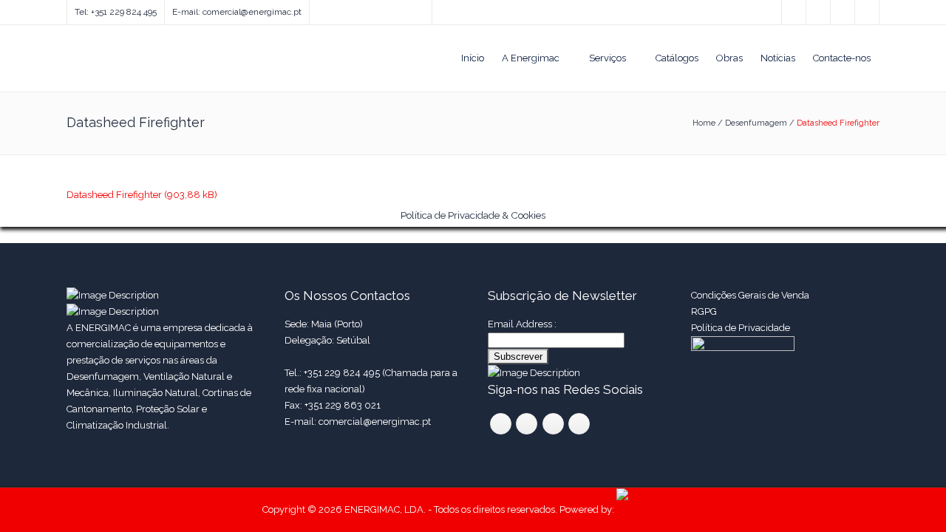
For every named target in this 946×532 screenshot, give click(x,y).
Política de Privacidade (741, 327)
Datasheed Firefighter (114, 194)
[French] (346, 9)
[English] (316, 9)
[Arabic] (390, 9)
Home (704, 123)
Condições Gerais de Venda (750, 295)
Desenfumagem (756, 123)
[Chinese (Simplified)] (375, 9)
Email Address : (522, 324)
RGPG (704, 311)
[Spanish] (331, 9)
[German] (360, 9)
